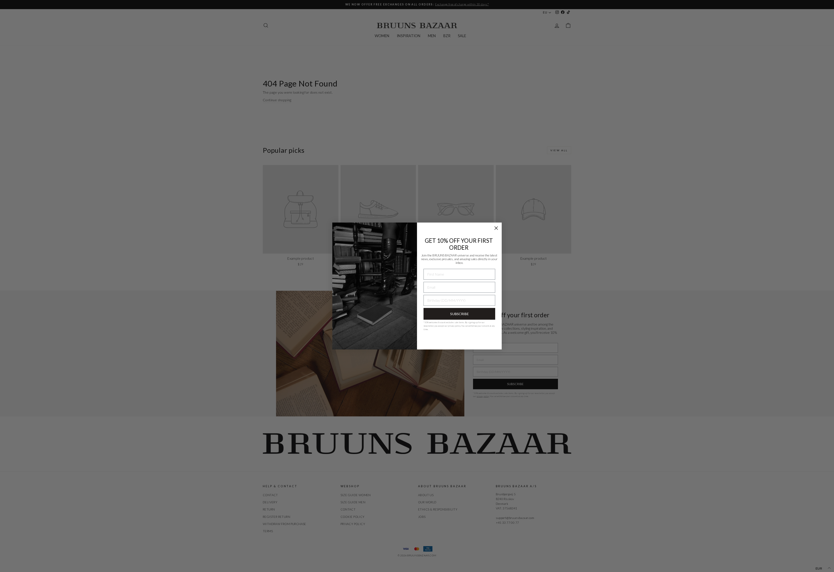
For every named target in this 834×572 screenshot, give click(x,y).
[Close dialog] (496, 228)
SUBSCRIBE (459, 314)
